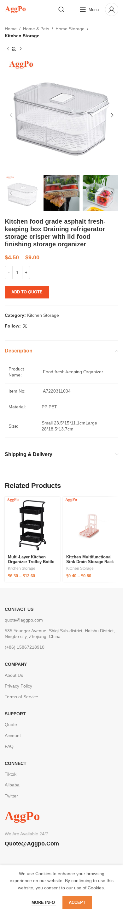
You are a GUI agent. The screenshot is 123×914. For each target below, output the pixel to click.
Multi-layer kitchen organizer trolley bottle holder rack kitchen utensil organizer (31, 564)
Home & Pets (36, 28)
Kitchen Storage (22, 35)
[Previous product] (8, 49)
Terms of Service (21, 696)
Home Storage (70, 28)
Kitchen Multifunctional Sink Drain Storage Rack (90, 559)
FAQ (9, 746)
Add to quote (27, 292)
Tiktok (10, 774)
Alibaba (12, 784)
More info (44, 902)
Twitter (11, 795)
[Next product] (20, 49)
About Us (14, 675)
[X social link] (25, 326)
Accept (77, 902)
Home (11, 28)
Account (13, 735)
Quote (11, 724)
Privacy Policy (18, 686)
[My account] (111, 9)
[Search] (61, 9)
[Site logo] (15, 9)
